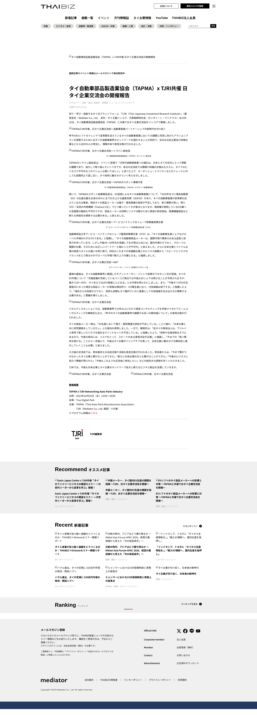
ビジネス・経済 (63, 26)
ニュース (113, 102)
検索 (213, 26)
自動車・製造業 (86, 26)
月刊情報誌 (121, 18)
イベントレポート (126, 102)
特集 (46, 26)
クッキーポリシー (133, 679)
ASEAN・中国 (108, 26)
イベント (104, 18)
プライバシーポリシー (75, 651)
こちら (94, 413)
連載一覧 (87, 18)
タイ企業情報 (142, 18)
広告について (166, 5)
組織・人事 (128, 26)
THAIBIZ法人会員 (183, 18)
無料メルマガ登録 (195, 5)
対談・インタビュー (169, 26)
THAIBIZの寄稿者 (108, 679)
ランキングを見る (189, 603)
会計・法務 (146, 26)
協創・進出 (87, 102)
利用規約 (59, 651)
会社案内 (89, 679)
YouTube (162, 18)
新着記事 (71, 18)
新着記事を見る (190, 526)
